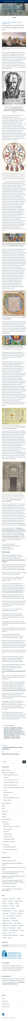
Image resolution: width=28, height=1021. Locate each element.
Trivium (18, 738)
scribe (13, 932)
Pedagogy (4, 814)
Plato (17, 735)
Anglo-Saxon (12, 898)
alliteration (5, 898)
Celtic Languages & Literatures (11, 780)
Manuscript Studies (8, 792)
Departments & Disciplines (8, 772)
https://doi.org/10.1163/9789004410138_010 (12, 591)
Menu (14, 17)
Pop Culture (5, 930)
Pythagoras (7, 737)
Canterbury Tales (18, 901)
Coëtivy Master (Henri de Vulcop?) (16, 244)
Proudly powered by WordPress (8, 1017)
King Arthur (20, 913)
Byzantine (10, 901)
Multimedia (13, 925)
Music (23, 733)
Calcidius (6, 728)
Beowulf (5, 901)
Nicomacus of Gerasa (9, 735)
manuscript (18, 915)
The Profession (5, 844)
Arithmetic (7, 727)
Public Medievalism (6, 819)
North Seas (6, 831)
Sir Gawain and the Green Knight (10, 935)
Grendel (15, 910)
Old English (20, 925)
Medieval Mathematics (15, 733)
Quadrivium (7, 738)
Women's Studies (8, 800)
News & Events (5, 811)
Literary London (10, 915)
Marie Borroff (13, 918)
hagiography (21, 910)
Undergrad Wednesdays (9, 839)
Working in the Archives (9, 841)
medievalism (15, 920)
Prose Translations (8, 834)
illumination (13, 913)
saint (9, 932)
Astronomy (14, 727)
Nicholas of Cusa (20, 734)
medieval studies (17, 923)
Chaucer (5, 903)
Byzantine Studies (6, 770)
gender (13, 908)
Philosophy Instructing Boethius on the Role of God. (12, 346)
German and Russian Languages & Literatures (14, 787)
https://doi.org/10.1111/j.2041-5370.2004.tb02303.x (14, 690)
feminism (12, 906)
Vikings (4, 937)
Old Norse (5, 928)
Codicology (10, 903)
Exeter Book (5, 906)
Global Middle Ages (7, 910)
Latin (4, 915)
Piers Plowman (12, 928)
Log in (3, 998)
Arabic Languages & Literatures (11, 774)
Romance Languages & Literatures (11, 797)
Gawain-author (6, 908)
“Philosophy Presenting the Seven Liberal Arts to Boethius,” (14, 243)
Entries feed (5, 1001)
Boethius (19, 727)
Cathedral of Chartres (16, 728)
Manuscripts (5, 918)
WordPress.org (5, 1006)
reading (22, 930)
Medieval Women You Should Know (12, 826)
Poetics (19, 928)
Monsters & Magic (8, 829)
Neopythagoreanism (9, 734)
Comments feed (6, 1004)
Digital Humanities (6, 803)
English (3, 806)
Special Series (5, 822)
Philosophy (12, 725)
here (20, 178)
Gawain (17, 906)
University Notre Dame (14, 1)
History (6, 725)
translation (21, 935)
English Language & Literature (11, 785)
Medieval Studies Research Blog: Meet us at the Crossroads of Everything (13, 8)
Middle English (6, 925)
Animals (19, 898)
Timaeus (13, 738)
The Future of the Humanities (10, 849)
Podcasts (4, 816)
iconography (14, 731)
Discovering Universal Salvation (9, 860)
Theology (4, 852)
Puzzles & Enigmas (8, 836)
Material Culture (6, 920)
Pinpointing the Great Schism (8, 886)
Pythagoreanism (15, 737)
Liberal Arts (12, 732)
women (9, 937)
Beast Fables (6, 824)
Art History (6, 777)
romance (5, 932)
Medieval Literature (7, 923)
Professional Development (10, 846)
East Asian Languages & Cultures (11, 782)
